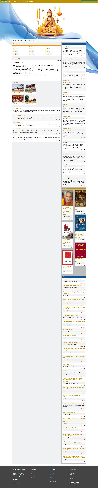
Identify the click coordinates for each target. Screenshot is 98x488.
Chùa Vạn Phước (66, 116)
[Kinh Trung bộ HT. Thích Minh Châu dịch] (80, 250)
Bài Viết (22, 1)
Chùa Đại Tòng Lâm (67, 128)
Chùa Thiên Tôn (66, 152)
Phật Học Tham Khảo (67, 391)
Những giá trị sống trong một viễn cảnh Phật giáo (74, 403)
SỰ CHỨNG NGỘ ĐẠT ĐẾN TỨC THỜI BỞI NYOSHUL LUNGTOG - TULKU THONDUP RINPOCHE (72, 380)
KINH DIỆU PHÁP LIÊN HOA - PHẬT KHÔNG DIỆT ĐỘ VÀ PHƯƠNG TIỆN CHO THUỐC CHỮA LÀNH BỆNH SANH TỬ (74, 420)
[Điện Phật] (18, 98)
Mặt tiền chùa (29, 92)
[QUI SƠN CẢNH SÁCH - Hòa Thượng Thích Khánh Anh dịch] (67, 230)
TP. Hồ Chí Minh (66, 60)
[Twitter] (54, 481)
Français (51, 476)
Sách (19, 1)
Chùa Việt (15, 1)
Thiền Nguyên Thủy (80, 239)
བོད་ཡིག (51, 477)
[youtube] (50, 481)
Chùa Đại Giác (66, 70)
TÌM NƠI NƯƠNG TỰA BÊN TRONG (70, 315)
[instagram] (55, 481)
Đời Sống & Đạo (79, 211)
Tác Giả (26, 1)
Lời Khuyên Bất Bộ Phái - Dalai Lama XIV (72, 342)
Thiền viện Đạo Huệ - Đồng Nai (69, 428)
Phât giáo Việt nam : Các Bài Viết (70, 281)
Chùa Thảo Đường (67, 140)
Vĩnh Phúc (25, 40)
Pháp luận (65, 271)
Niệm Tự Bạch (66, 331)
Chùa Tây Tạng (66, 46)
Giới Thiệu (31, 1)
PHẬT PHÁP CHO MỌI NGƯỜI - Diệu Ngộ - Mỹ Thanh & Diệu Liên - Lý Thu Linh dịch (79, 234)
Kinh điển (78, 263)
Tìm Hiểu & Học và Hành (68, 352)
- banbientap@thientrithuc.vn (18, 473)
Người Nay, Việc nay (67, 303)
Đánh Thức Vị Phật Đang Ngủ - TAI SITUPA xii (67, 268)
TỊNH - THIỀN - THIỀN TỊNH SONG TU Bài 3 (72, 285)
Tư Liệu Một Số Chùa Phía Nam (69, 366)
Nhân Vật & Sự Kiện (67, 325)
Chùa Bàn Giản (16, 92)
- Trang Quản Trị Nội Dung (17, 483)
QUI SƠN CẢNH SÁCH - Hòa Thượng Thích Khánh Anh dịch (67, 241)
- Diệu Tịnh (70, 474)
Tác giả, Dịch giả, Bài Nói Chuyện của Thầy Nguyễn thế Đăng (74, 373)
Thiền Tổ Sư (65, 245)
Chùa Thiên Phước (67, 92)
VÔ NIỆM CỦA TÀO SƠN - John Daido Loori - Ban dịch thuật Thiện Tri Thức (74, 349)
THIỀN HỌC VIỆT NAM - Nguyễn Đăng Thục (72, 442)
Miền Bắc (20, 40)
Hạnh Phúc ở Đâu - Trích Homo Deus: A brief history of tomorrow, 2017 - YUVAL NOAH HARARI (74, 457)
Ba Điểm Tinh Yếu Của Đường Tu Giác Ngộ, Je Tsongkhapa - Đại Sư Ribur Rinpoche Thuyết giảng (67, 211)
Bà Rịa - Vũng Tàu (67, 130)
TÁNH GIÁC (65, 370)
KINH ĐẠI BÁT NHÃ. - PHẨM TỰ (70, 335)
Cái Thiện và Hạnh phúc (68, 329)
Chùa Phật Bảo (66, 104)
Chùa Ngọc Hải (66, 176)
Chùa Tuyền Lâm (66, 164)
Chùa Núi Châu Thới (67, 364)
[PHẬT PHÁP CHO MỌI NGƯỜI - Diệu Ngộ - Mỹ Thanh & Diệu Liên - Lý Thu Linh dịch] (80, 223)
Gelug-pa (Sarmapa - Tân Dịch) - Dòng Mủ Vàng (73, 317)
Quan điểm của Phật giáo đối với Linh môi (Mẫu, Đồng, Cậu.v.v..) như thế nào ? (73, 411)
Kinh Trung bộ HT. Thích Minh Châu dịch (79, 260)
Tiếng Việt (3, 1)
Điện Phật (15, 103)
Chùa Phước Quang (67, 58)
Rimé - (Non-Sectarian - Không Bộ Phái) (71, 344)
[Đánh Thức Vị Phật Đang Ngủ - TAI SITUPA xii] (67, 257)
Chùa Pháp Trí (66, 80)
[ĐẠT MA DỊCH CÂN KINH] (80, 198)
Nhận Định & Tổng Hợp (68, 459)
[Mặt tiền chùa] (30, 87)
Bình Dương (65, 48)
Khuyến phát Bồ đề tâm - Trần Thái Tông (72, 279)
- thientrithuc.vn (71, 473)
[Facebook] (52, 481)
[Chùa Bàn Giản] (18, 87)
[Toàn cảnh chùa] (30, 98)
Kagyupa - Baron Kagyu (66, 217)
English (51, 474)
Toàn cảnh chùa (29, 103)
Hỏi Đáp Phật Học (66, 414)
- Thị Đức (70, 476)
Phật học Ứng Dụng (67, 311)
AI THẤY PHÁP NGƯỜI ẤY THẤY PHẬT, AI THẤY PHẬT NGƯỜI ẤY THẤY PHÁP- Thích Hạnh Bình (73, 388)
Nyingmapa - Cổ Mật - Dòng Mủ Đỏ (70, 383)
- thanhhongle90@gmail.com (18, 476)
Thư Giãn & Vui (66, 295)
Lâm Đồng (65, 72)
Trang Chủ (10, 1)
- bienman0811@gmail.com (18, 474)
